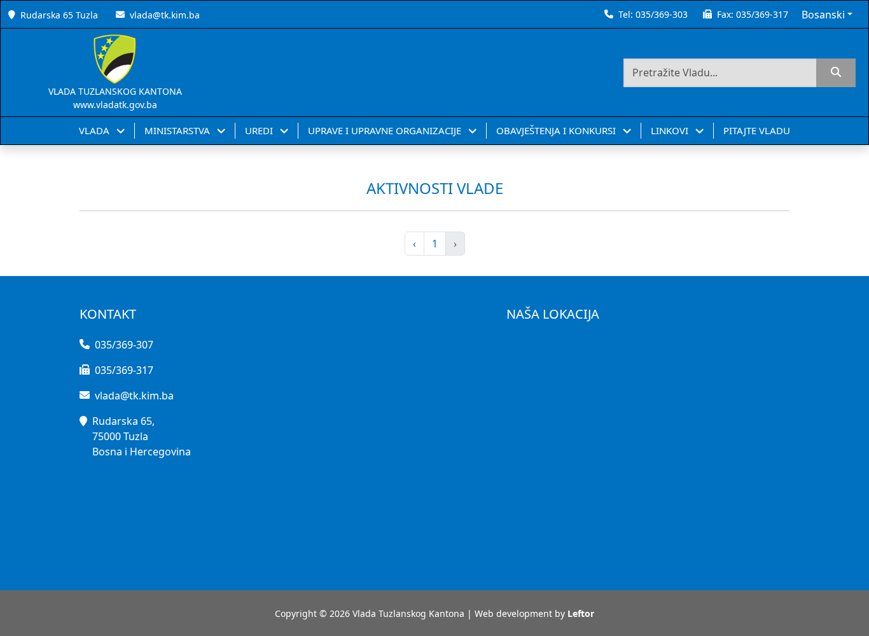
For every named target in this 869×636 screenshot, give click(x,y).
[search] (836, 73)
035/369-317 (762, 14)
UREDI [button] (260, 130)
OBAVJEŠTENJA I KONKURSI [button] (557, 130)
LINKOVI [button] (671, 130)
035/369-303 (662, 14)
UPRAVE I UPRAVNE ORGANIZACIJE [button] (386, 130)
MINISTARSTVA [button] (178, 130)
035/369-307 (124, 345)
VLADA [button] (95, 130)
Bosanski (823, 15)
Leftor (580, 613)
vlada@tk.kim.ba (165, 15)
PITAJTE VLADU (756, 130)
